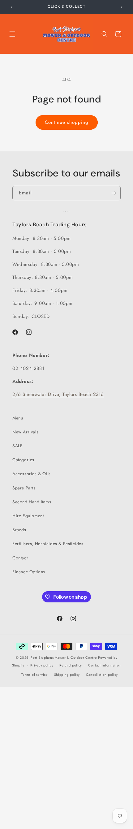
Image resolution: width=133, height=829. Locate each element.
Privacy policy (41, 665)
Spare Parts (24, 488)
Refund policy (70, 665)
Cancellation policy (102, 674)
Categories (23, 460)
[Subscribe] (113, 193)
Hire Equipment (28, 516)
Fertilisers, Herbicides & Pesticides (48, 543)
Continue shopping (66, 122)
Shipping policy (67, 674)
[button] (12, 34)
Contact (20, 558)
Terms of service (34, 674)
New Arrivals (25, 432)
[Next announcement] (121, 7)
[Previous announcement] (11, 7)
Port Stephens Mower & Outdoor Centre (64, 657)
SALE (17, 446)
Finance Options (28, 572)
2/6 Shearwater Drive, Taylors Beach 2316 (58, 394)
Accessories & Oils (31, 474)
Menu (17, 418)
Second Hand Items (31, 502)
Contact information (104, 665)
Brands (19, 530)
